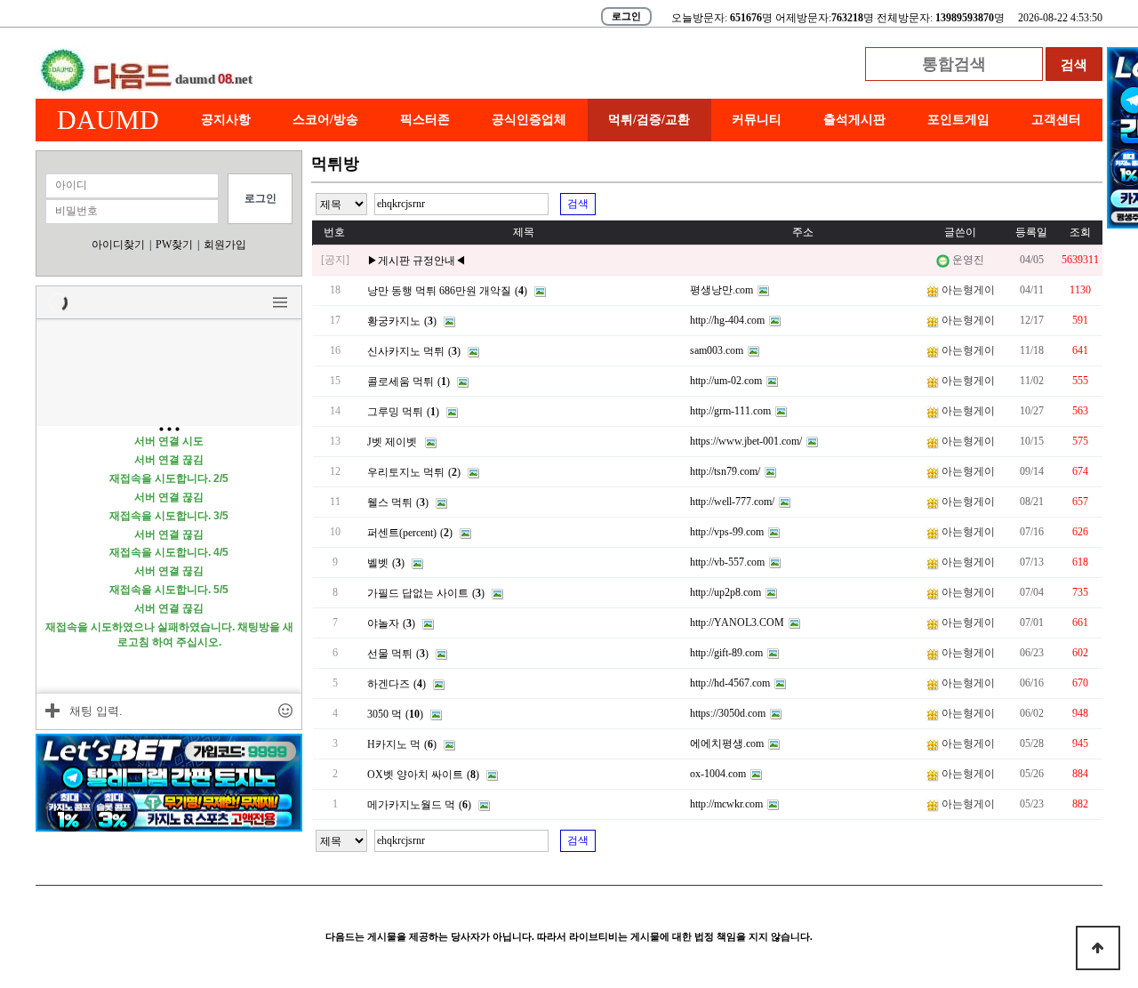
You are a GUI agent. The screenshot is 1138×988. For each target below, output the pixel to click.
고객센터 (1056, 119)
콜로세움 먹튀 (400, 381)
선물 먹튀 (390, 653)
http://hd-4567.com (730, 683)
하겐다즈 (388, 684)
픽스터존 (425, 119)
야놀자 (383, 623)
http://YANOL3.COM (737, 622)
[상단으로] (1098, 948)
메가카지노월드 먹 (411, 805)
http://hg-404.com (727, 320)
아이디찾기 (118, 244)
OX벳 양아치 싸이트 (415, 774)
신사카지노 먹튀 (406, 351)
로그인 (626, 16)
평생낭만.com (721, 290)
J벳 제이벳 (392, 442)
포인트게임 (958, 119)
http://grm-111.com (730, 411)
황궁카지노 (394, 321)
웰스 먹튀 (390, 502)
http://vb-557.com (727, 562)
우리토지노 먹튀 (406, 472)
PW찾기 (174, 244)
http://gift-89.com (726, 653)
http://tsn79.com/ (725, 471)
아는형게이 (968, 290)
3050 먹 (384, 714)
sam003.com (716, 350)
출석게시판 (854, 119)
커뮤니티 (756, 119)
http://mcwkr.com (726, 804)
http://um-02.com (726, 380)
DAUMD (108, 119)
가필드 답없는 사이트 (418, 593)
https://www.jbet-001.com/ (746, 441)
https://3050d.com (727, 713)
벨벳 (378, 563)
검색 (578, 203)
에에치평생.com (727, 743)
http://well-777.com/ (732, 501)
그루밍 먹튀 (395, 412)
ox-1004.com (718, 773)
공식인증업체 (529, 119)
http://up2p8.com (725, 592)
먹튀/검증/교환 (649, 119)
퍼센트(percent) (402, 532)
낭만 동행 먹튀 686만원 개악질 (439, 291)
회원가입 (225, 244)
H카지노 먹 (394, 744)
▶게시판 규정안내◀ (416, 260)
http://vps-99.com (727, 532)
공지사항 (226, 119)
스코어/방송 (325, 119)
